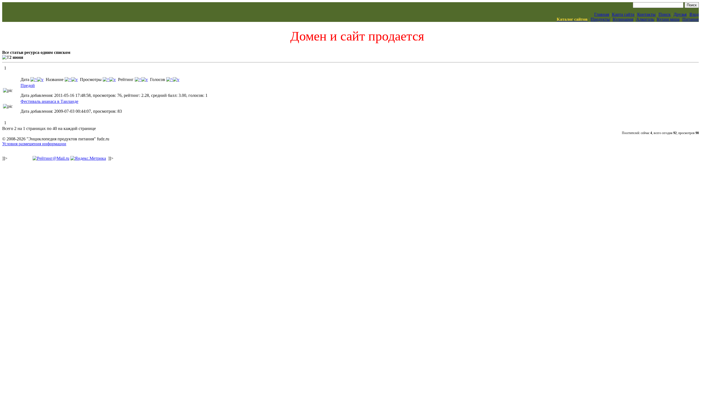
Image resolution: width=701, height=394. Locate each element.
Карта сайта (623, 14)
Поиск (665, 14)
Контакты (646, 14)
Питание (690, 19)
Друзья (680, 14)
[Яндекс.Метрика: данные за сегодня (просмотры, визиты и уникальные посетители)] (88, 158)
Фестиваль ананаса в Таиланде (49, 101)
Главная (601, 14)
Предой (28, 85)
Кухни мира (668, 19)
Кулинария (623, 19)
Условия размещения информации (34, 143)
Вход (694, 14)
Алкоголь (645, 19)
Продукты (600, 19)
